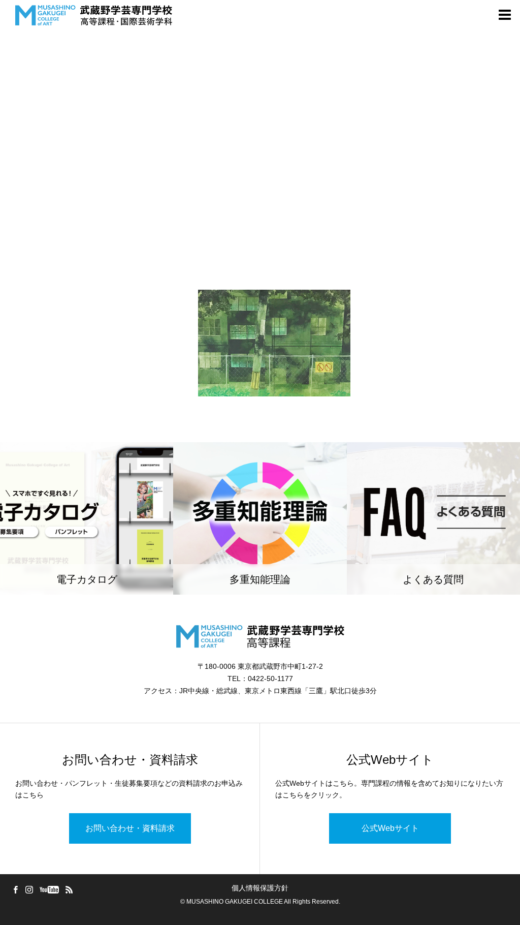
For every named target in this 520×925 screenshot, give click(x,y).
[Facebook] (15, 889)
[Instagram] (29, 889)
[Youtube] (49, 889)
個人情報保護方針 (260, 888)
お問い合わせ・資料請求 (130, 828)
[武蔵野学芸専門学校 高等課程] (93, 15)
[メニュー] (505, 15)
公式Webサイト (390, 828)
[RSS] (69, 889)
